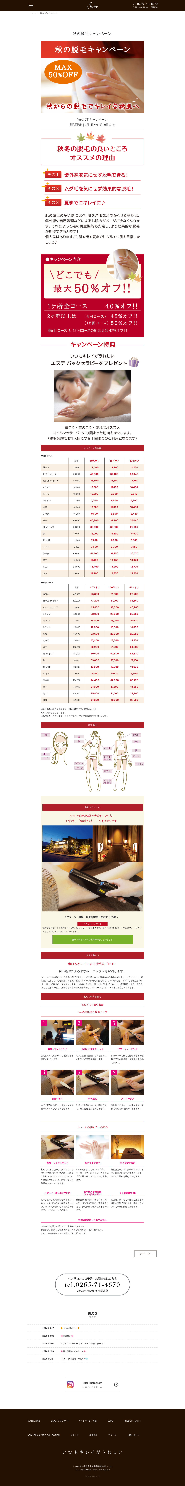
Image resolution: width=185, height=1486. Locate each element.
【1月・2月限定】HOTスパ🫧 (74, 1358)
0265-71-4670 (145, 5)
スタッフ (74, 1435)
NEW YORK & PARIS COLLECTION (43, 1435)
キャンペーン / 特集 (88, 1421)
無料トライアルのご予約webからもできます (92, 939)
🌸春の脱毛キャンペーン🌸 (73, 1351)
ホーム (33, 13)
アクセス (112, 1435)
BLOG (110, 1421)
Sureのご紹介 (33, 1421)
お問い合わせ (133, 1435)
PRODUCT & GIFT (132, 1421)
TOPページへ (145, 1254)
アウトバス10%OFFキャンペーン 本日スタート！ (82, 1343)
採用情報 (93, 1435)
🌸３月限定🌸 (67, 1336)
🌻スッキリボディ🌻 (70, 1328)
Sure (92, 5)
